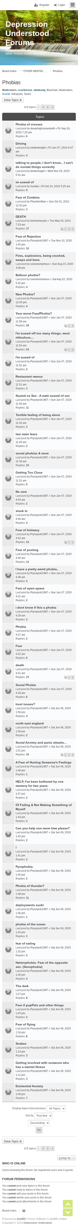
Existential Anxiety (29, 1086)
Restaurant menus (29, 376)
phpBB (21, 1218)
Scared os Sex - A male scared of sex (43, 395)
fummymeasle (38, 220)
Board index (9, 1210)
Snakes (21, 1043)
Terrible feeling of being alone (38, 415)
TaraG (27, 94)
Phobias (11, 82)
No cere (21, 491)
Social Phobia (26, 685)
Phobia (21, 626)
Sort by (29, 1115)
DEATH (21, 216)
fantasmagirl (37, 171)
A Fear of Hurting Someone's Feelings (44, 762)
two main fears (26, 434)
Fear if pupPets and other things (40, 1005)
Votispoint (17, 94)
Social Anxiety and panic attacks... (41, 742)
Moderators (65, 90)
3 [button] (47, 107)
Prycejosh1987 (39, 240)
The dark (22, 986)
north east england (30, 723)
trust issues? (25, 704)
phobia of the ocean (31, 924)
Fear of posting (27, 550)
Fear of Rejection (28, 236)
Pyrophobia (24, 866)
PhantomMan (38, 201)
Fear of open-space (30, 588)
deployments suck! (30, 905)
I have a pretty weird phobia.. (37, 569)
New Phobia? (25, 294)
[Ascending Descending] (39, 1123)
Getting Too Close (29, 472)
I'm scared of (25, 357)
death (20, 665)
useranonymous (39, 263)
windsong (39, 90)
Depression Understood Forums (27, 33)
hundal (34, 186)
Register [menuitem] (44, 5)
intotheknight (38, 147)
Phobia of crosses (29, 124)
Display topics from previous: (29, 1108)
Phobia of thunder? (30, 886)
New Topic (11, 100)
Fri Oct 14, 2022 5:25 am (55, 186)
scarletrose (25, 90)
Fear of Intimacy (27, 530)
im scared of (25, 182)
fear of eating (25, 943)
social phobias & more (32, 453)
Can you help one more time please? (43, 828)
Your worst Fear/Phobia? (34, 313)
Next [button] (52, 107)
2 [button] (43, 107)
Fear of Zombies (28, 197)
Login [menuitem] (61, 5)
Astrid (6, 94)
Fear (19, 646)
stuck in (22, 511)
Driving (21, 143)
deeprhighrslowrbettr (42, 128)
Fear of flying (25, 1024)
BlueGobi (52, 90)
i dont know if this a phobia (36, 607)
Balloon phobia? (28, 275)
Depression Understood (38, 1222)
